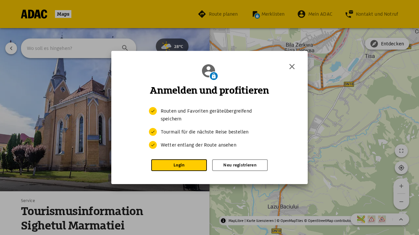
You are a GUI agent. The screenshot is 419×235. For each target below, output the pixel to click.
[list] (209, 128)
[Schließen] (292, 66)
